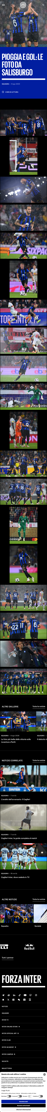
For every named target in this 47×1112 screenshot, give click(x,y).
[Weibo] (8, 995)
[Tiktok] (19, 995)
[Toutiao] (30, 999)
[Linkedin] (14, 995)
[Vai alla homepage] (23, 5)
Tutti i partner (7, 957)
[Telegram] (3, 995)
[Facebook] (13, 999)
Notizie (5, 1006)
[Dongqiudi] (24, 999)
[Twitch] (30, 995)
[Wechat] (19, 999)
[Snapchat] (3, 999)
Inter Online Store (10, 1027)
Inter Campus (7, 1054)
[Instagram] (36, 995)
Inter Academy (8, 1047)
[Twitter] (8, 999)
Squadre (5, 1013)
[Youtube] (25, 995)
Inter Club (6, 1040)
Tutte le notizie (39, 706)
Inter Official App (9, 1033)
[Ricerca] (43, 5)
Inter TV (5, 1020)
